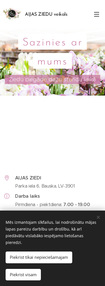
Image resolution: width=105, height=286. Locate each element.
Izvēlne (96, 14)
